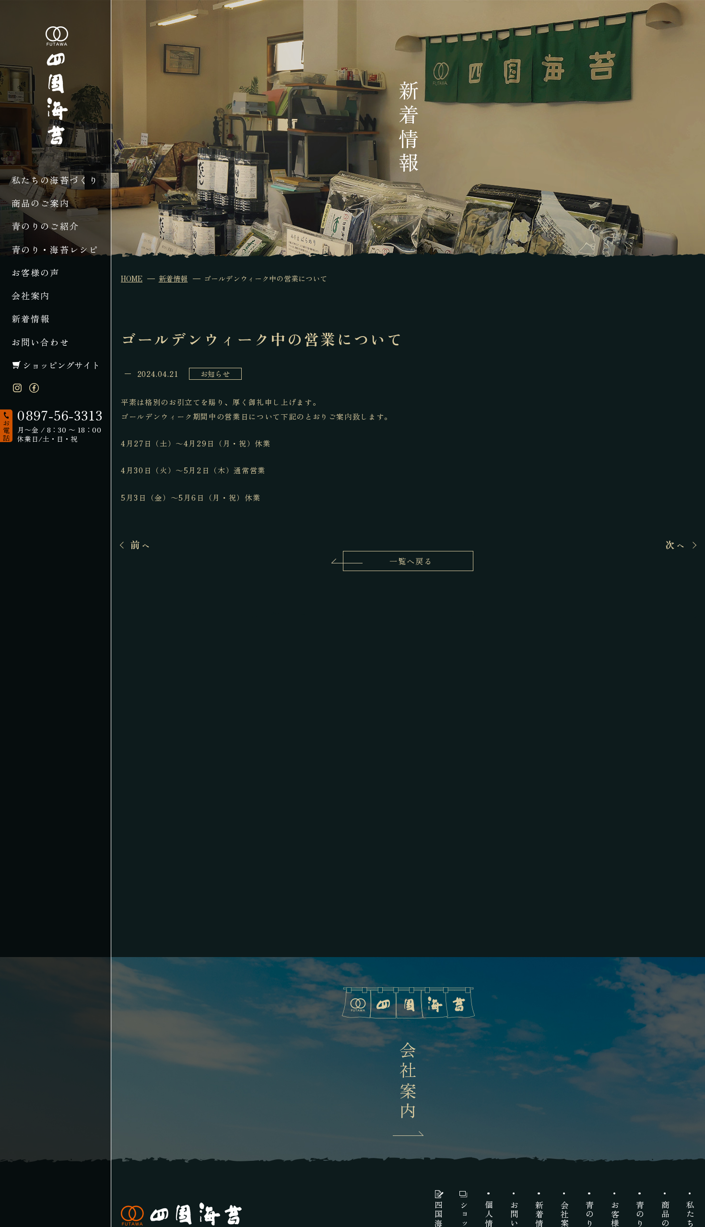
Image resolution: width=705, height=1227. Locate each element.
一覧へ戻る (411, 561)
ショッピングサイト (61, 365)
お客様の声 (36, 272)
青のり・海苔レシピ (55, 249)
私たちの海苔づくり (55, 180)
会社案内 (31, 295)
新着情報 (31, 318)
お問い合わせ (41, 342)
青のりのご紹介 (45, 226)
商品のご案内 (41, 203)
